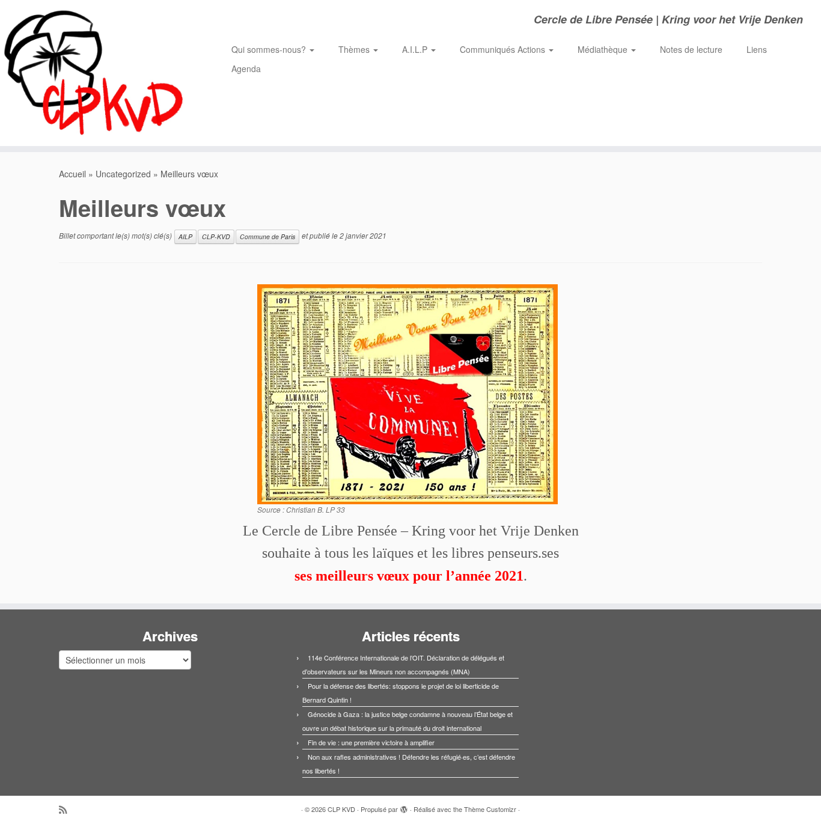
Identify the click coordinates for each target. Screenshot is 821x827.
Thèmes (355, 49)
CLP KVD (341, 809)
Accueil (72, 174)
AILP (185, 236)
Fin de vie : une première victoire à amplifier (371, 742)
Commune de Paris (267, 236)
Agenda (246, 69)
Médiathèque (604, 49)
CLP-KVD (216, 236)
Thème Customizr (490, 809)
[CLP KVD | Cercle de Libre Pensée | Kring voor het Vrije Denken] (94, 73)
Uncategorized (123, 174)
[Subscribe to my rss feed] (67, 809)
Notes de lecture (691, 49)
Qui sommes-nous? (269, 49)
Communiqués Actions (504, 49)
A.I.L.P (416, 49)
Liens (756, 49)
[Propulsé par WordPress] (404, 806)
